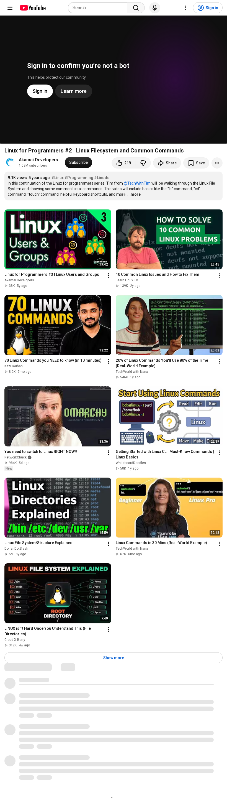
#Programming (79, 177)
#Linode (101, 177)
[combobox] (99, 7)
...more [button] (134, 194)
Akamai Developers (38, 159)
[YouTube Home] (33, 8)
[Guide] (10, 7)
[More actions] (217, 163)
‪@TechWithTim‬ (137, 183)
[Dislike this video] (143, 163)
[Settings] (185, 7)
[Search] (136, 7)
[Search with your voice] (154, 7)
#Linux (57, 177)
